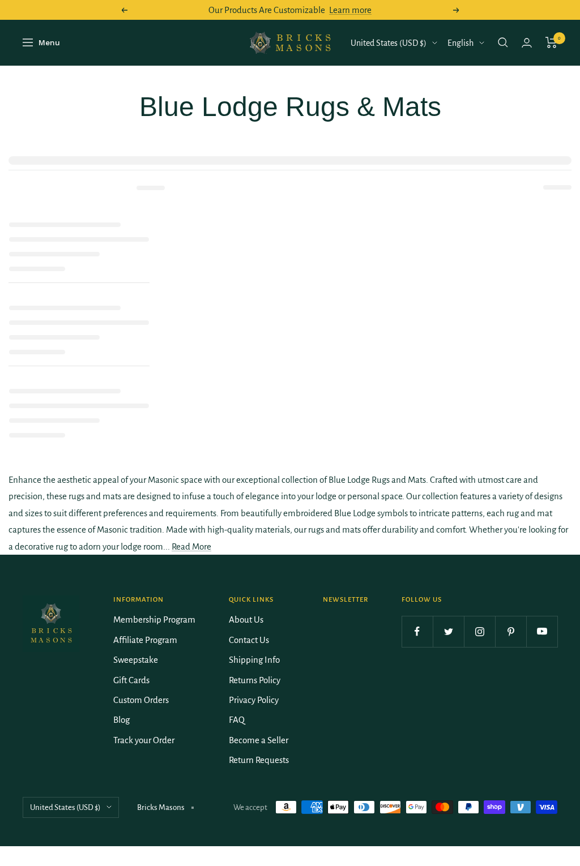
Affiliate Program (145, 640)
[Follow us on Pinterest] (510, 631)
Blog (121, 719)
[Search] (503, 42)
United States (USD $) (389, 43)
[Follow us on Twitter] (448, 631)
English (460, 43)
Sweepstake (135, 659)
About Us (246, 619)
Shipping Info (254, 659)
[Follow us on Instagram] (479, 631)
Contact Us (249, 640)
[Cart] (551, 42)
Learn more (350, 10)
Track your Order (143, 740)
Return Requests (259, 760)
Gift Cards (131, 680)
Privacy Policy (254, 700)
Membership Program (154, 619)
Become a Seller (258, 740)
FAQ (237, 719)
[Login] (527, 43)
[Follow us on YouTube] (541, 631)
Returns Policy (254, 680)
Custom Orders (141, 700)
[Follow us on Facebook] (417, 631)
